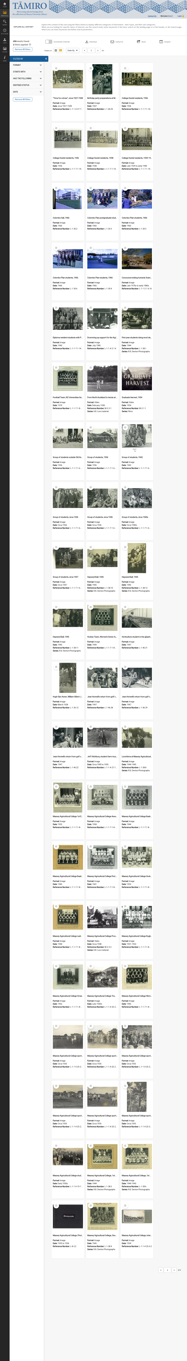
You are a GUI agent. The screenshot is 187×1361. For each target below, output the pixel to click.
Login (5, 43)
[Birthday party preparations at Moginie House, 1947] (102, 79)
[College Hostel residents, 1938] (102, 139)
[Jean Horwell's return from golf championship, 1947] (102, 678)
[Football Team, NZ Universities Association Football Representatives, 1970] (68, 379)
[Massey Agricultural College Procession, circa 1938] (102, 917)
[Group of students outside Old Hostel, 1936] (68, 438)
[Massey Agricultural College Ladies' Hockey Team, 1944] (68, 917)
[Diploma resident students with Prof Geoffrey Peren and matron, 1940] (68, 319)
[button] (116, 41)
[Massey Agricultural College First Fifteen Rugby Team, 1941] (102, 857)
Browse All (4, 16)
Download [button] (91, 42)
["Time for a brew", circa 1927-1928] (68, 79)
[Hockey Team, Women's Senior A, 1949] (102, 618)
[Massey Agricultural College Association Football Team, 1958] (102, 798)
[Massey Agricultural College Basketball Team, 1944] (137, 798)
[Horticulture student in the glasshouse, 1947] (137, 618)
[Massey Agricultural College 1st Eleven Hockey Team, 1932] (68, 798)
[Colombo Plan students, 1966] (137, 199)
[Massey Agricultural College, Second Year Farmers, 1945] (102, 1217)
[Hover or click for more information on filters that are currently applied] (30, 44)
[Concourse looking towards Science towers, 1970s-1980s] (137, 259)
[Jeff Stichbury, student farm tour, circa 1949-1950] (102, 738)
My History (4, 34)
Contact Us (152, 16)
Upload (4, 52)
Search (4, 25)
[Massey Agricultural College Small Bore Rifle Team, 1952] (68, 977)
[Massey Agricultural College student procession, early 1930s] (68, 1157)
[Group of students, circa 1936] (68, 498)
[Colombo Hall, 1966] (68, 199)
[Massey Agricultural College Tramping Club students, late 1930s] (102, 977)
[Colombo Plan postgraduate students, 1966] (102, 199)
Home (5, 7)
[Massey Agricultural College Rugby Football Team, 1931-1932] (137, 917)
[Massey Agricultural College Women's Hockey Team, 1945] (137, 977)
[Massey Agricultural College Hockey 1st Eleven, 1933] (137, 857)
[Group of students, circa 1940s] (137, 498)
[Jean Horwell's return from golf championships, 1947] (68, 738)
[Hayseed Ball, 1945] (102, 558)
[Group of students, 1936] (102, 438)
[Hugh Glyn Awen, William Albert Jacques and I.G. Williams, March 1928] (68, 678)
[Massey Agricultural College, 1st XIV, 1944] (102, 1157)
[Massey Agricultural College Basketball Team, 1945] (68, 857)
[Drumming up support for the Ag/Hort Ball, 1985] (102, 319)
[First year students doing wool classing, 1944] (137, 319)
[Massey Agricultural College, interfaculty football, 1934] (137, 1217)
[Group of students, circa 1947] (68, 558)
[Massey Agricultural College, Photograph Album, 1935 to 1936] (68, 1217)
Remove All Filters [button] (22, 49)
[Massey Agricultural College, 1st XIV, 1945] (137, 1157)
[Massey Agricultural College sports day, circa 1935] (68, 1037)
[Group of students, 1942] (137, 438)
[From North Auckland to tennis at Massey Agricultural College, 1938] (102, 379)
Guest (170, 16)
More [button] (4, 61)
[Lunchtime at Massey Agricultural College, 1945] (137, 738)
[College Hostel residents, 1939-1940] (137, 139)
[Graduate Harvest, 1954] (137, 379)
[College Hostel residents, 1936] (137, 79)
